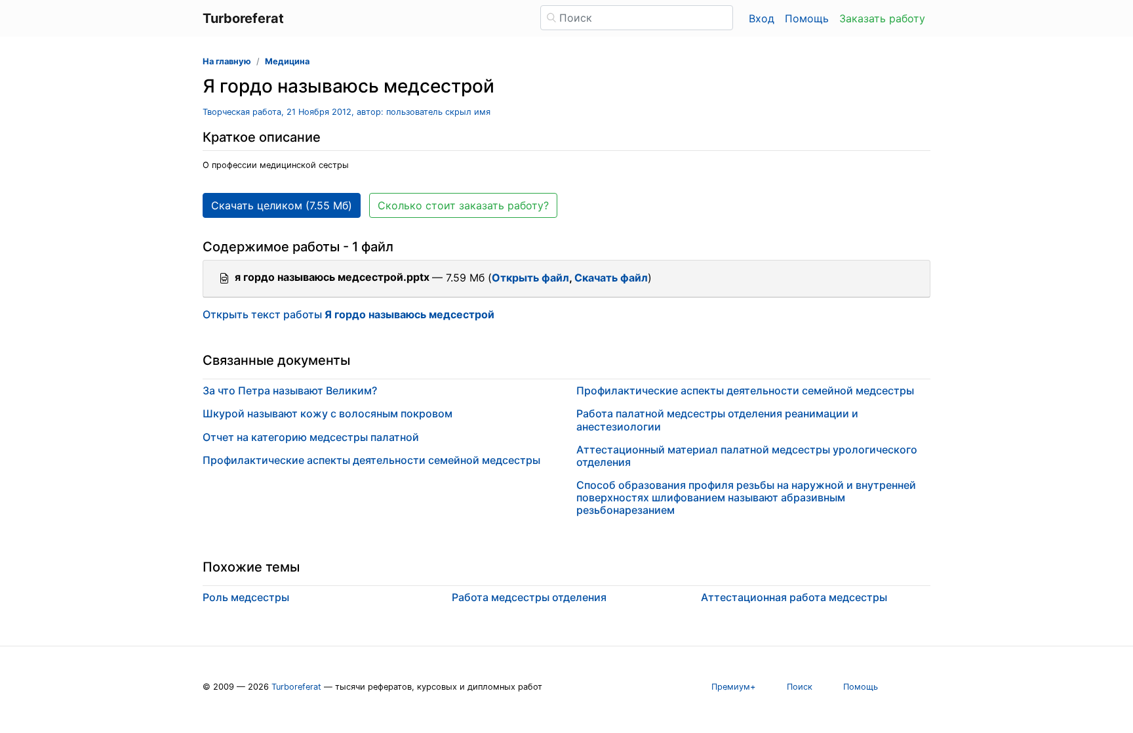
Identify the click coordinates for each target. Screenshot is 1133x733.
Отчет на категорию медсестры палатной (311, 437)
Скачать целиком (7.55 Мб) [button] (281, 205)
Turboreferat (296, 687)
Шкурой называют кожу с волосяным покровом (327, 413)
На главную (227, 61)
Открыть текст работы (348, 314)
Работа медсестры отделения (529, 597)
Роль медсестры (246, 597)
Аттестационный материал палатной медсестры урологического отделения (746, 456)
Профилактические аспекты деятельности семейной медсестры (371, 460)
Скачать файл (611, 277)
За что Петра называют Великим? (290, 390)
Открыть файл (530, 277)
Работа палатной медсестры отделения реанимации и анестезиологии (717, 419)
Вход (761, 18)
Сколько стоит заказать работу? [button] (463, 205)
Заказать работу (882, 18)
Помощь (807, 18)
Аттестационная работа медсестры (794, 597)
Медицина (287, 61)
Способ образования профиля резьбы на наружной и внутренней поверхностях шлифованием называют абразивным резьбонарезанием (746, 497)
